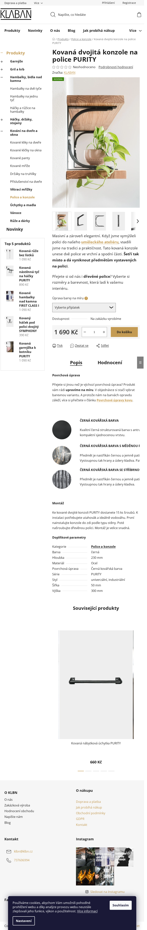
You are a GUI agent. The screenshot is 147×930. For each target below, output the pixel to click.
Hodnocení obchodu (19, 811)
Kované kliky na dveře (25, 142)
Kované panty (20, 158)
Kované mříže (20, 166)
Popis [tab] (76, 362)
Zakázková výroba (17, 805)
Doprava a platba (15, 3)
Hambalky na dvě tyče (26, 88)
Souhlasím (121, 905)
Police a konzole (22, 197)
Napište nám (13, 817)
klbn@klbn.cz (23, 851)
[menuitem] (12, 30)
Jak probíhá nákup (89, 807)
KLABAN (69, 72)
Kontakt (81, 825)
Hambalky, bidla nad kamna (26, 79)
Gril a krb (17, 69)
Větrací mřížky (21, 189)
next (137, 700)
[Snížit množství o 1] (85, 332)
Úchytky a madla (23, 205)
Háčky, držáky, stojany (21, 121)
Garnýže (16, 61)
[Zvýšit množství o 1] (104, 332)
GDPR (80, 819)
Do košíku (124, 332)
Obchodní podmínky (90, 813)
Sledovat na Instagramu (107, 892)
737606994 (21, 860)
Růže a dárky (20, 221)
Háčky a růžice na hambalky (22, 110)
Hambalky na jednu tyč (24, 98)
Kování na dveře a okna (24, 133)
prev (55, 700)
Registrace (129, 3)
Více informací (87, 911)
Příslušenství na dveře (26, 182)
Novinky (14, 229)
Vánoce (15, 213)
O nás (8, 799)
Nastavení (24, 921)
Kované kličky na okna (26, 150)
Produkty (15, 53)
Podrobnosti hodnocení (116, 67)
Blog (7, 823)
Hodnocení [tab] (110, 362)
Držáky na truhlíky (23, 174)
